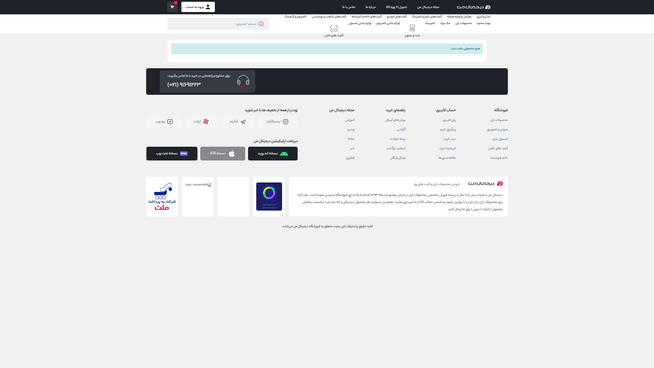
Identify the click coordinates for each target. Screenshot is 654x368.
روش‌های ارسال (395, 120)
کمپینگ (430, 23)
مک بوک (445, 23)
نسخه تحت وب (167, 153)
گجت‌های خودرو (397, 16)
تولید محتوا (484, 23)
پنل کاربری (449, 120)
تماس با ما (348, 7)
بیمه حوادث (397, 139)
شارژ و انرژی (483, 16)
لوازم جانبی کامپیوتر (388, 23)
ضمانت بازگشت (395, 148)
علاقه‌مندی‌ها (447, 157)
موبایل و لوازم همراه (459, 16)
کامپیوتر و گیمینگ (296, 16)
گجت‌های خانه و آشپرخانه (367, 16)
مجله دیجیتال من (428, 7)
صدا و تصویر (412, 35)
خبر (352, 148)
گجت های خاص (333, 35)
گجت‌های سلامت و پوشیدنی (329, 16)
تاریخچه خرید (447, 148)
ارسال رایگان (397, 157)
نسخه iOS (218, 153)
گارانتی (400, 129)
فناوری (350, 157)
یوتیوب (160, 121)
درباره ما (371, 7)
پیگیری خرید (448, 129)
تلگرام (234, 121)
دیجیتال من (300, 226)
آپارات (197, 121)
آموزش (350, 120)
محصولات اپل (463, 23)
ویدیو (351, 129)
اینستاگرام (274, 121)
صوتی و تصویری (497, 129)
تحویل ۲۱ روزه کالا (396, 7)
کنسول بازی (500, 139)
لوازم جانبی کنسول (359, 23)
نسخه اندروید (268, 153)
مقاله (351, 139)
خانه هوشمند (499, 157)
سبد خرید (449, 139)
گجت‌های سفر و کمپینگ (427, 16)
